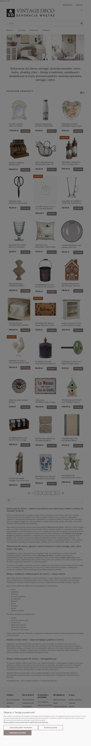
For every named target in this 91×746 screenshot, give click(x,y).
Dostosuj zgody (50, 728)
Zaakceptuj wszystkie (17, 733)
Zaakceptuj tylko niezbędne (20, 728)
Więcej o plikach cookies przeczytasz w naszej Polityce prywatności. (26, 722)
